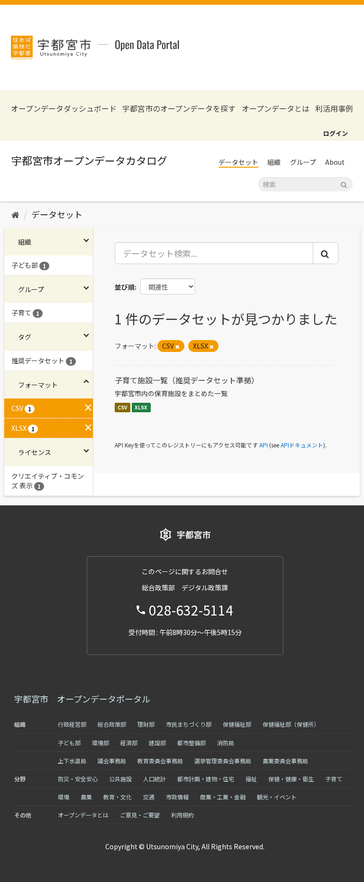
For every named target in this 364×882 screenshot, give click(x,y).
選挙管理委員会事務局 (222, 761)
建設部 (157, 743)
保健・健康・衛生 (291, 779)
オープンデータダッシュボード (64, 108)
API (263, 445)
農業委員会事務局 (285, 761)
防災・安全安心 (78, 779)
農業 (86, 797)
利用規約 (182, 815)
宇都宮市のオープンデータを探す (179, 108)
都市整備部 (191, 743)
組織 (274, 162)
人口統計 (154, 779)
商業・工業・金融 (223, 797)
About (335, 162)
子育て (333, 779)
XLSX (141, 407)
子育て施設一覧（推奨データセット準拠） (187, 380)
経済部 (128, 743)
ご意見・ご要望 (140, 815)
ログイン (335, 133)
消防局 (225, 743)
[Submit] (344, 184)
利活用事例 (334, 108)
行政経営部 (72, 724)
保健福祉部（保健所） (291, 724)
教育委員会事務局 (160, 761)
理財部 (146, 724)
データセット (238, 162)
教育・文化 (117, 797)
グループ (303, 162)
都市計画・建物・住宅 (205, 779)
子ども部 (69, 743)
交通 (149, 797)
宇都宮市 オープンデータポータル (82, 698)
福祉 (251, 779)
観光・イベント (277, 797)
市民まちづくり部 (188, 724)
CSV (122, 407)
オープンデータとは (275, 108)
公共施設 (120, 779)
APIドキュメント (302, 445)
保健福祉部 (237, 724)
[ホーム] (15, 214)
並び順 (125, 287)
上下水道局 (72, 761)
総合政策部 (112, 724)
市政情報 (177, 797)
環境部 (100, 743)
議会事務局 (112, 761)
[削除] (177, 346)
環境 (63, 797)
